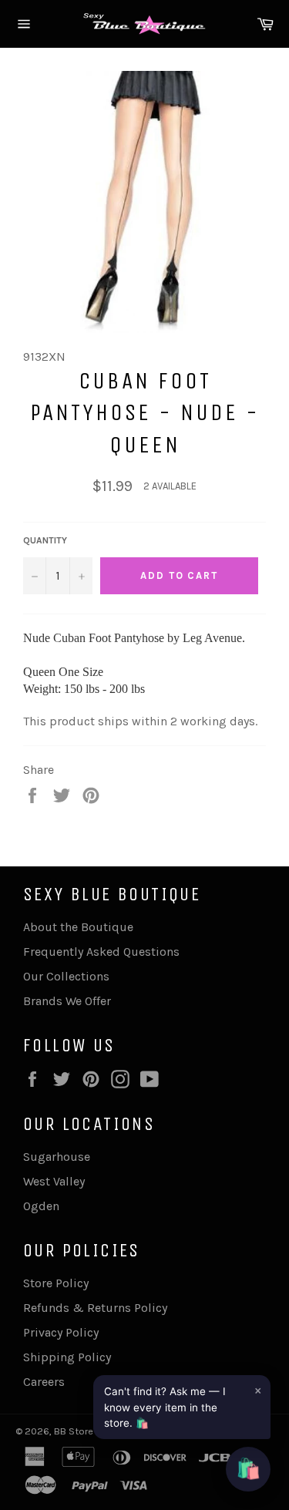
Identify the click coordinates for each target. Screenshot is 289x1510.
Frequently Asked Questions (101, 951)
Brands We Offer (67, 1001)
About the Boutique (78, 927)
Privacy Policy (61, 1332)
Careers (44, 1381)
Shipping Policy (67, 1357)
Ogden (41, 1206)
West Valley (54, 1181)
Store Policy (56, 1283)
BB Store (75, 1431)
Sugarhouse (56, 1156)
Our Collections (66, 976)
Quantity (45, 540)
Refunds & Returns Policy (95, 1307)
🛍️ (248, 1469)
